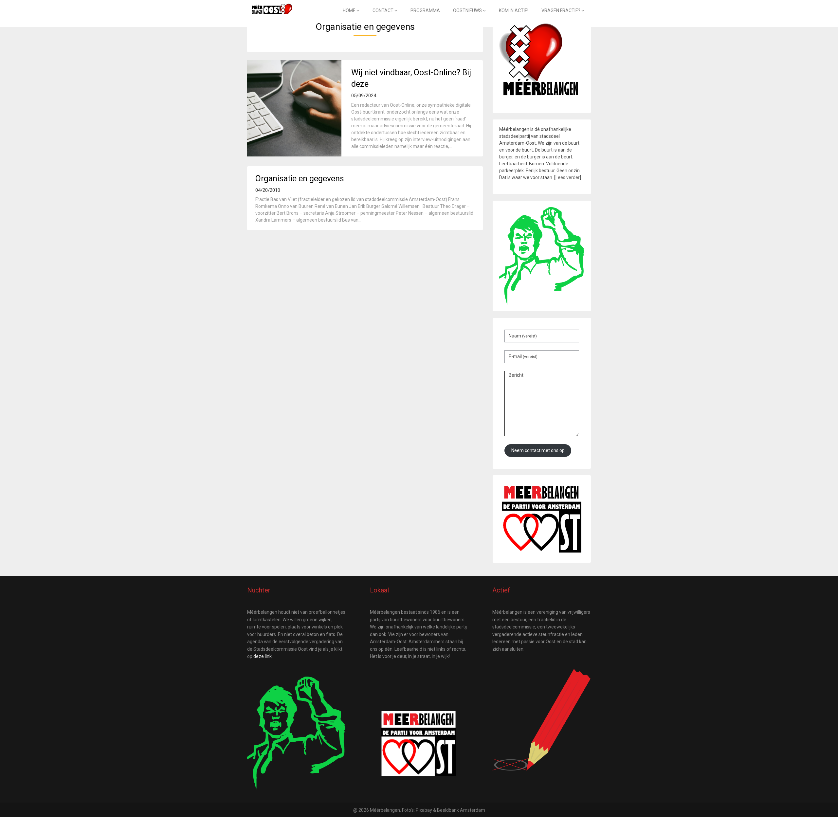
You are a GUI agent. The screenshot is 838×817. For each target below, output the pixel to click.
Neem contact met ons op (538, 450)
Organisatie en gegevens (299, 178)
